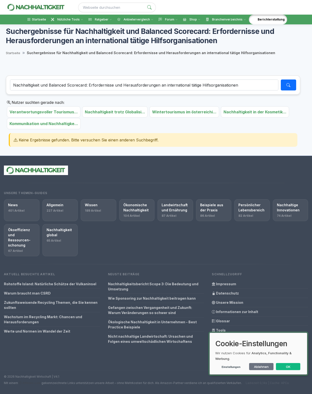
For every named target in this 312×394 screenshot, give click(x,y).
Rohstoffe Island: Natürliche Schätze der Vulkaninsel (50, 284)
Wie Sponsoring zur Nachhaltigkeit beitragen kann (152, 298)
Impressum (225, 284)
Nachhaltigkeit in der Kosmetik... (255, 111)
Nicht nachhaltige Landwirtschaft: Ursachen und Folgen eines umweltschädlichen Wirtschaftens (150, 339)
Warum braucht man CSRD (27, 293)
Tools (220, 330)
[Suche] (149, 7)
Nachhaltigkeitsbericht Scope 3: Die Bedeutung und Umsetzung (153, 286)
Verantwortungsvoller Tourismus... (44, 111)
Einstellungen (231, 367)
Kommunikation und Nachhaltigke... (44, 123)
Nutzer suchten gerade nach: (38, 102)
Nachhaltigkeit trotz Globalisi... (115, 111)
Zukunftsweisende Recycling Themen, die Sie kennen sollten (51, 305)
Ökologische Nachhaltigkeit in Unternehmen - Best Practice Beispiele (152, 324)
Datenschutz (227, 293)
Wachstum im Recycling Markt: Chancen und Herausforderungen (43, 319)
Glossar (222, 321)
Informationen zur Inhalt (236, 312)
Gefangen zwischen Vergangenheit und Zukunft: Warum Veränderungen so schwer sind (150, 310)
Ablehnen (261, 367)
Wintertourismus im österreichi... (184, 111)
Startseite (13, 53)
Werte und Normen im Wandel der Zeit (37, 331)
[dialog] (258, 353)
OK (288, 367)
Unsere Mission (229, 302)
